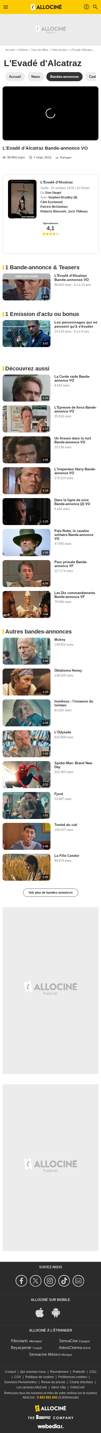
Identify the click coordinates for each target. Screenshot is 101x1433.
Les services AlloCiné (32, 1387)
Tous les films (39, 49)
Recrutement (59, 1372)
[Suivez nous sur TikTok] (64, 1281)
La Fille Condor (66, 856)
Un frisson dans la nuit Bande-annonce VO (72, 440)
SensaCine (68, 1341)
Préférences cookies (72, 1377)
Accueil (9, 49)
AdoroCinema (70, 1347)
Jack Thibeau (78, 211)
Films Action (59, 49)
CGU (92, 1372)
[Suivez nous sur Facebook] (22, 1281)
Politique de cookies (39, 1377)
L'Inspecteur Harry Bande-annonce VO (75, 471)
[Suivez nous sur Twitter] (36, 1281)
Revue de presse (53, 1382)
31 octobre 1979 (63, 188)
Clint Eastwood (51, 202)
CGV (17, 1377)
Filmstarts (19, 1341)
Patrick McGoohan (54, 207)
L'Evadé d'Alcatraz (82, 49)
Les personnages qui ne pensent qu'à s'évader (75, 324)
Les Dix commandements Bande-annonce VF (74, 595)
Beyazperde (21, 1347)
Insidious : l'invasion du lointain (73, 703)
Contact (10, 1372)
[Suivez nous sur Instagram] (50, 1281)
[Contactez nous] (79, 1281)
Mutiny (59, 640)
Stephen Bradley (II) (62, 197)
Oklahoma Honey (68, 670)
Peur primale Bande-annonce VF (70, 564)
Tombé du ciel (65, 825)
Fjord (58, 794)
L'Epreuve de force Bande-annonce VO (75, 409)
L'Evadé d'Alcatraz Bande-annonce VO (71, 277)
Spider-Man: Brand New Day (73, 765)
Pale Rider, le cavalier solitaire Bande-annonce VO (73, 535)
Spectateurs (50, 223)
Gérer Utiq (58, 1387)
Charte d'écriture (81, 1382)
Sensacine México (44, 1354)
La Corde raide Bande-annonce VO (72, 378)
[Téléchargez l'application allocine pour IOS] (42, 1312)
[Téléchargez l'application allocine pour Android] (58, 1312)
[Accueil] (46, 7)
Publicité (79, 1372)
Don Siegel (53, 193)
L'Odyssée (62, 732)
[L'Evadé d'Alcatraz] (22, 199)
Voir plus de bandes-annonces (50, 892)
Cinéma (22, 49)
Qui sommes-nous (33, 1372)
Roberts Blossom (53, 211)
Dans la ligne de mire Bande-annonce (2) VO (72, 502)
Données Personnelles (20, 1382)
